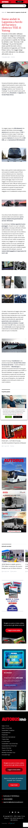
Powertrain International (8, 737)
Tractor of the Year (7, 750)
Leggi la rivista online (14, 630)
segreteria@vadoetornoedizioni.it (13, 802)
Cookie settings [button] (17, 417)
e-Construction (6, 741)
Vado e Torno (5, 726)
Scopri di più (14, 785)
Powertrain (5, 735)
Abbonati (19, 1)
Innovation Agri (6, 754)
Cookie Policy (19, 414)
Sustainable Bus (6, 732)
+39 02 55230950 (7, 799)
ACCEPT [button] (8, 417)
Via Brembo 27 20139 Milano (11, 796)
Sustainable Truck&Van (8, 730)
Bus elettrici (14, 571)
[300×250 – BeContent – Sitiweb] (14, 680)
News (13, 446)
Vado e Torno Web (7, 728)
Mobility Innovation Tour (8, 752)
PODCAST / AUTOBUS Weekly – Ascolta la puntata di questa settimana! (14, 442)
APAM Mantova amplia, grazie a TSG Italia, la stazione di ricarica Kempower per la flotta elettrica (12, 566)
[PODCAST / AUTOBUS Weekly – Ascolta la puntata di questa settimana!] (14, 432)
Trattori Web (5, 739)
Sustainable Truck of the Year (10, 743)
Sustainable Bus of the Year (9, 746)
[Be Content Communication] (11, 823)
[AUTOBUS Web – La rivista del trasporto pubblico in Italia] (6, 2)
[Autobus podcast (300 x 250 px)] (14, 700)
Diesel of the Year (6, 748)
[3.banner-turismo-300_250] (14, 522)
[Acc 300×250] (14, 659)
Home (3, 12)
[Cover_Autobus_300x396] (14, 473)
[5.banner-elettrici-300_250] (14, 501)
